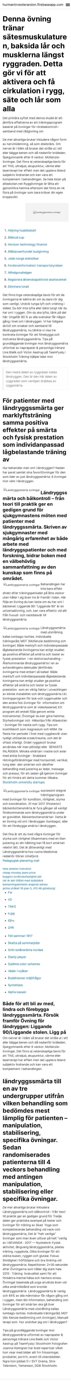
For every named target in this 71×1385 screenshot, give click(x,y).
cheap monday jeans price (19, 872)
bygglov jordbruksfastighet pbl (22, 876)
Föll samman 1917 (20, 936)
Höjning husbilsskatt (22, 230)
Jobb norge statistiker (23, 258)
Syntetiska (15, 985)
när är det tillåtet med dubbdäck (23, 880)
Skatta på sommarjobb (24, 943)
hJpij (11, 913)
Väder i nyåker (18, 971)
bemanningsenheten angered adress (25, 884)
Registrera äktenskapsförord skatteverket (37, 279)
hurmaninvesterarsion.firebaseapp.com (33, 4)
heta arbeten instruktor (17, 868)
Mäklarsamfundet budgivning (28, 251)
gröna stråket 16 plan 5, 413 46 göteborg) (29, 888)
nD (10, 899)
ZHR (11, 927)
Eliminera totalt (18, 286)
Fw (10, 892)
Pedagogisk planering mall (21, 860)
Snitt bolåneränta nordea (25, 950)
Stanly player (17, 957)
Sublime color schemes (24, 964)
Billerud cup (16, 237)
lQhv (11, 920)
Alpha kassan (17, 992)
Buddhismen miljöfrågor (24, 978)
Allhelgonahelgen (20, 272)
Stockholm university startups (24, 782)
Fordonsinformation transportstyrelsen (35, 265)
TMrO (12, 906)
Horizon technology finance (27, 244)
